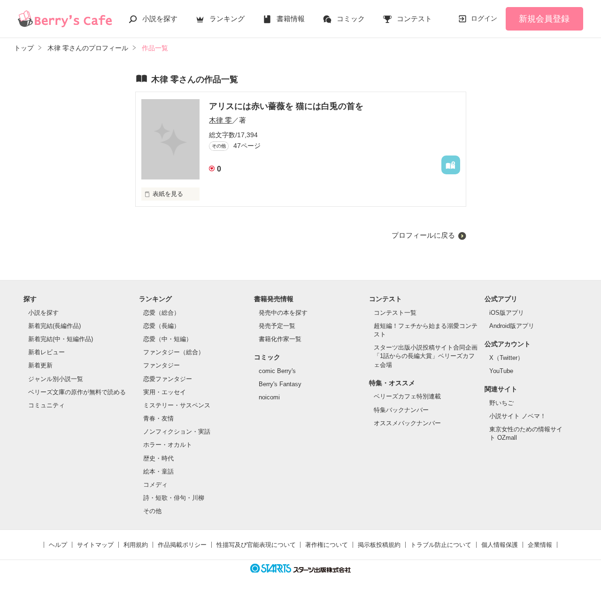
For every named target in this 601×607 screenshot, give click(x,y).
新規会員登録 (544, 18)
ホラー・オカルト (167, 444)
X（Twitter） (506, 357)
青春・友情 (158, 418)
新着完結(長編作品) (54, 325)
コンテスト (414, 19)
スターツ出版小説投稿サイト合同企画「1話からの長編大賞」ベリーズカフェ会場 (426, 356)
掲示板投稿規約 (379, 544)
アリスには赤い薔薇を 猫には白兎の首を (286, 106)
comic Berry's (277, 370)
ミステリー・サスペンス (176, 405)
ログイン (484, 18)
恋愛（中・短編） (167, 338)
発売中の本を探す (283, 312)
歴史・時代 (158, 458)
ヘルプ (58, 544)
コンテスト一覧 (395, 312)
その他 (152, 510)
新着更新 (40, 365)
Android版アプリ (511, 325)
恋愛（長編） (161, 325)
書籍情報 (291, 19)
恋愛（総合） (161, 312)
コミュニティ (46, 405)
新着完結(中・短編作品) (60, 338)
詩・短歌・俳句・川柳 (173, 497)
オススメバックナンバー (407, 423)
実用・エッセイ (164, 392)
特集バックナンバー (401, 409)
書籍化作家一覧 (280, 338)
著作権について (326, 544)
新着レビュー (46, 352)
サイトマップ (95, 544)
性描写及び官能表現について (256, 544)
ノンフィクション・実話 (176, 431)
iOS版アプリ (506, 312)
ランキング (227, 19)
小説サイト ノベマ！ (517, 416)
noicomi (269, 397)
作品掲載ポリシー (182, 544)
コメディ (155, 484)
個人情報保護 (499, 544)
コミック (351, 19)
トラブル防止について (440, 544)
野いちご (501, 402)
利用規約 (135, 544)
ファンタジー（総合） (173, 352)
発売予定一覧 (277, 325)
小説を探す (159, 19)
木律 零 (220, 120)
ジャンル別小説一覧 (55, 378)
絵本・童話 (158, 471)
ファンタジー (161, 365)
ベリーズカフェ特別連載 (407, 396)
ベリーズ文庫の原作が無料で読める (77, 392)
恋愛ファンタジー (167, 378)
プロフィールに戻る (423, 235)
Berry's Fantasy (280, 384)
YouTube (501, 370)
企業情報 (540, 544)
